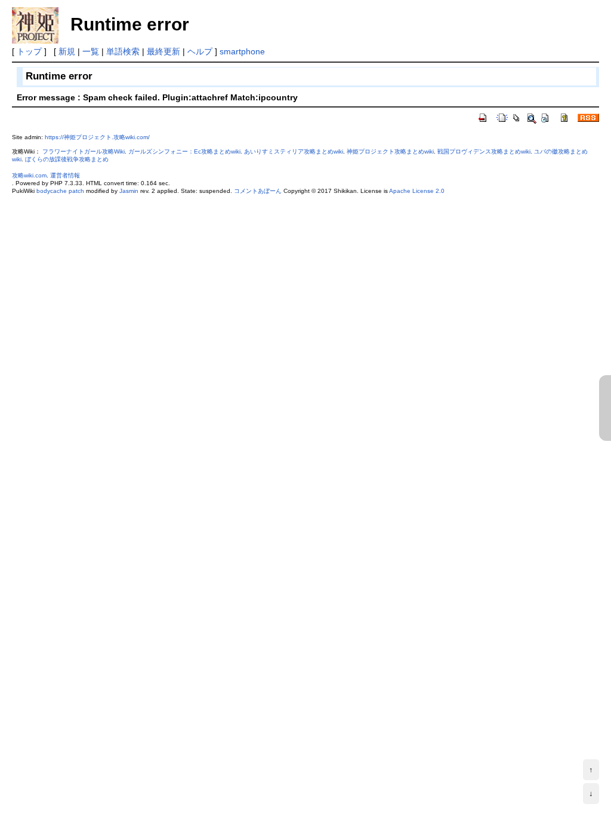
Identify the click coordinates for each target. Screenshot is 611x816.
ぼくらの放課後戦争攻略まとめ (67, 159)
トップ (29, 51)
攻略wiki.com (29, 175)
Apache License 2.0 (417, 191)
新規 (66, 51)
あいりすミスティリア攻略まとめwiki (293, 151)
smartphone (242, 51)
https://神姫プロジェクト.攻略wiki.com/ (97, 137)
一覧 (90, 51)
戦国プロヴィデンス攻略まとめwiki (483, 151)
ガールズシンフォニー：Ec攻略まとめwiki (184, 151)
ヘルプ (199, 51)
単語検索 (123, 51)
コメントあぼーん (258, 191)
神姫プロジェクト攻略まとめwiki (390, 151)
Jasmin (128, 191)
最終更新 (163, 51)
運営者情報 (65, 175)
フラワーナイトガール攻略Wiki (83, 151)
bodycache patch (60, 191)
